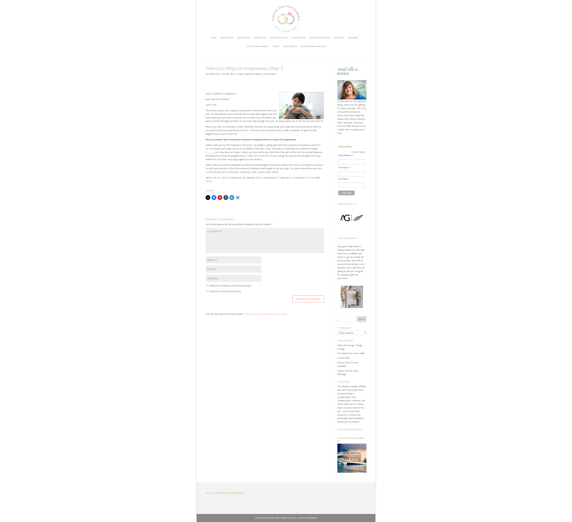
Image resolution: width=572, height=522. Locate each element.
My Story (339, 38)
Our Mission (298, 38)
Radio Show (226, 38)
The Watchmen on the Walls (351, 353)
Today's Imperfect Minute (249, 74)
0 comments (270, 74)
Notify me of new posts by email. (225, 291)
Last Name (343, 179)
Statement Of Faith (319, 38)
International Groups (313, 46)
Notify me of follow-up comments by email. (230, 285)
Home (213, 38)
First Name (344, 167)
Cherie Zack (214, 74)
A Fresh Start (343, 357)
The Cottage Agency (257, 46)
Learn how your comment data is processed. (265, 314)
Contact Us (260, 38)
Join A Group (290, 46)
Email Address (345, 155)
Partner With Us (279, 38)
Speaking (353, 38)
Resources (243, 38)
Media (276, 46)
